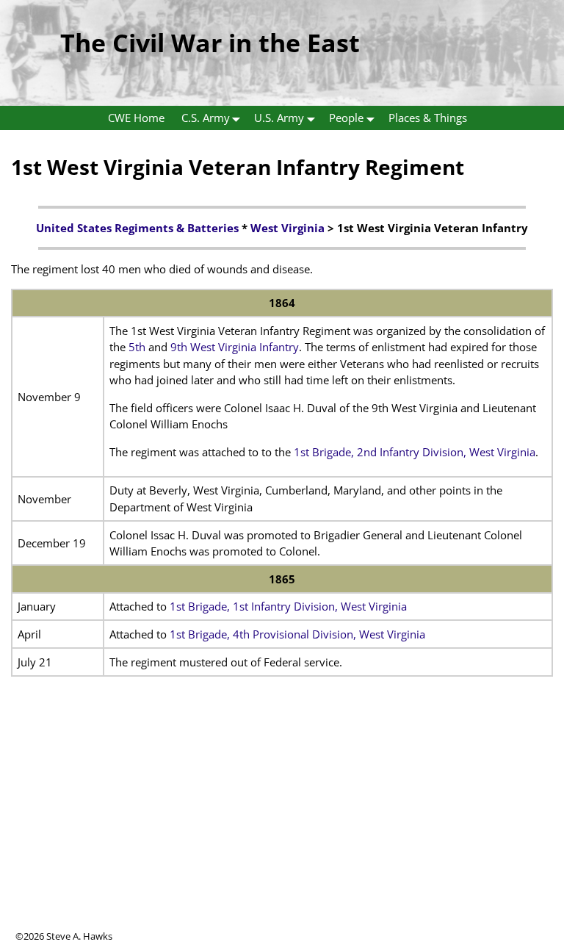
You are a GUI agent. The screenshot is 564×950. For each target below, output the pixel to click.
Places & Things (427, 117)
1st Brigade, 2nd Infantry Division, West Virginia (414, 452)
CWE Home (136, 117)
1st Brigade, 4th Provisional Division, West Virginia (297, 634)
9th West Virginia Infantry (234, 346)
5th (137, 346)
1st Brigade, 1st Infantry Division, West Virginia (288, 606)
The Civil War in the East (210, 43)
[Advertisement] (282, 826)
